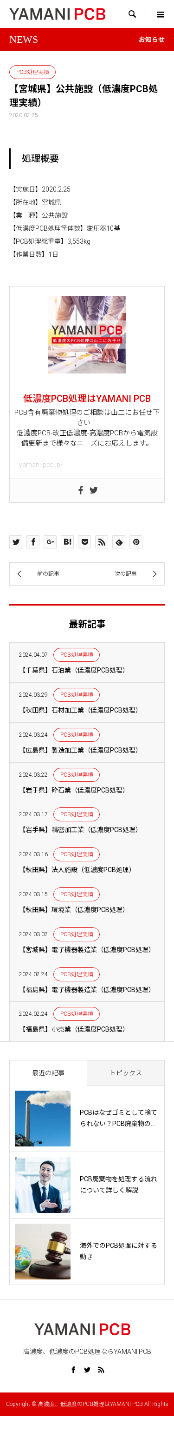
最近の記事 (48, 1073)
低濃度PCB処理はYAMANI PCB (87, 398)
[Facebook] (81, 490)
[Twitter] (94, 490)
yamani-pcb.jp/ (41, 464)
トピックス (126, 1073)
